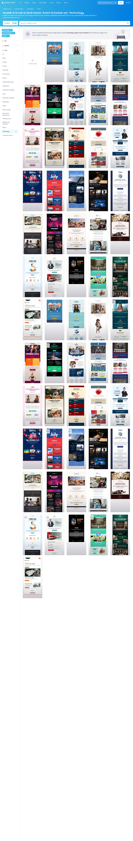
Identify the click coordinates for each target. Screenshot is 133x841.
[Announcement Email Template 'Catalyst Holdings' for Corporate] (120, 61)
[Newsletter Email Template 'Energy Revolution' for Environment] (76, 190)
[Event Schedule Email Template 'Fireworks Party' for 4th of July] (54, 190)
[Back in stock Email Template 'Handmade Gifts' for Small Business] (54, 147)
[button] (17, 41)
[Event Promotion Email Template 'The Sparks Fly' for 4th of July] (32, 190)
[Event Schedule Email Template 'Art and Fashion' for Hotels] (120, 276)
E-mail (14, 23)
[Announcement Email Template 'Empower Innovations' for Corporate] (76, 61)
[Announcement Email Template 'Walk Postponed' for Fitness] (54, 61)
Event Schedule (18, 9)
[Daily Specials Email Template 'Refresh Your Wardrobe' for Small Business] (98, 61)
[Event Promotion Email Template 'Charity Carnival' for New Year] (98, 276)
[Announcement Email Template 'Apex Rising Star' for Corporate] (120, 190)
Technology (30, 9)
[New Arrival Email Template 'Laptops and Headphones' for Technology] (98, 190)
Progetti (7, 23)
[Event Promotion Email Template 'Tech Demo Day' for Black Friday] (54, 104)
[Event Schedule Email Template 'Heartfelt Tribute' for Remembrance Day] (98, 147)
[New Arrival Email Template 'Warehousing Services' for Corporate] (120, 104)
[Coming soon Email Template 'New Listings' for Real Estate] (32, 233)
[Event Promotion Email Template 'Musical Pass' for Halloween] (54, 233)
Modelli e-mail (7, 9)
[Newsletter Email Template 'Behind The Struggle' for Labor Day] (98, 104)
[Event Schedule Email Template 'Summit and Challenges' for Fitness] (32, 104)
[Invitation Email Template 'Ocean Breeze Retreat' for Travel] (98, 233)
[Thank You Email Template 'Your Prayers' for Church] (120, 233)
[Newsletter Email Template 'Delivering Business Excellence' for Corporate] (120, 147)
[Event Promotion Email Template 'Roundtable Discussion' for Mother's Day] (32, 147)
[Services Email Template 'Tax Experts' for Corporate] (54, 276)
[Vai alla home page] (7, 3)
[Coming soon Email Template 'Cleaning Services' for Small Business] (32, 276)
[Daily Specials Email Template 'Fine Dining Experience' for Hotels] (76, 233)
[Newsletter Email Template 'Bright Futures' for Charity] (76, 104)
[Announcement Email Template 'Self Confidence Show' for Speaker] (76, 276)
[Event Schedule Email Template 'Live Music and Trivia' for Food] (76, 147)
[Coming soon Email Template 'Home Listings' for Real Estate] (32, 319)
